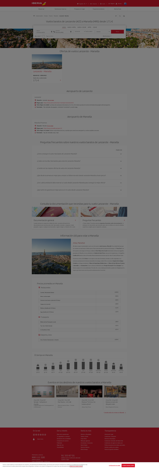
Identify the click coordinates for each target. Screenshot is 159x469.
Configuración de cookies (114, 465)
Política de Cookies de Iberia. (76, 466)
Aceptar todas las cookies (128, 465)
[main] (79, 465)
